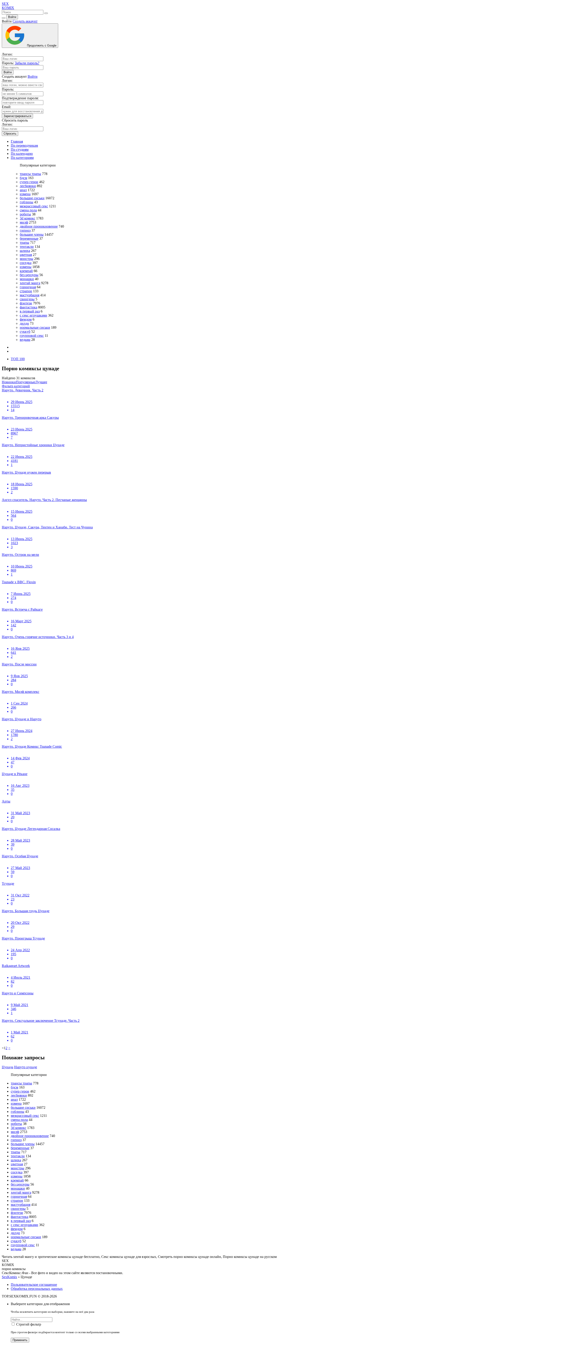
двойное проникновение (39, 226)
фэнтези (26, 303)
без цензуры (29, 275)
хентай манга (30, 283)
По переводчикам (24, 145)
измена (25, 194)
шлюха (25, 251)
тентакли (27, 246)
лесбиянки (28, 186)
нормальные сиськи (35, 327)
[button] (16, 386)
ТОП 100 (18, 359)
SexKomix (9, 1277)
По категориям (22, 158)
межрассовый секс (34, 206)
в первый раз (30, 311)
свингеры (27, 299)
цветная (26, 255)
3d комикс (27, 218)
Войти (12, 17)
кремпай (26, 271)
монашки (27, 279)
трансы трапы (30, 174)
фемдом (26, 319)
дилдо (24, 323)
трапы (24, 242)
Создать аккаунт (25, 21)
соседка (25, 263)
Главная (17, 141)
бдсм (23, 178)
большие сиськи (32, 198)
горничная (28, 287)
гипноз (25, 230)
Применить (20, 1340)
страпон (26, 291)
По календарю (22, 153)
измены (25, 267)
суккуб (25, 331)
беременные (29, 238)
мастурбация (29, 295)
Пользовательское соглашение (34, 1284)
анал (23, 190)
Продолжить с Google (41, 45)
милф (24, 222)
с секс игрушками (33, 315)
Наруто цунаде (25, 1067)
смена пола (28, 210)
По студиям (20, 149)
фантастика (28, 307)
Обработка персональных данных (37, 1289)
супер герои (29, 182)
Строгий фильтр (28, 1324)
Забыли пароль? (27, 63)
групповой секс (32, 335)
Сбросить (10, 133)
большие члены (32, 234)
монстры (26, 259)
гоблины (26, 202)
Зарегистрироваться (17, 116)
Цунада (7, 1067)
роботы (25, 214)
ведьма (25, 339)
